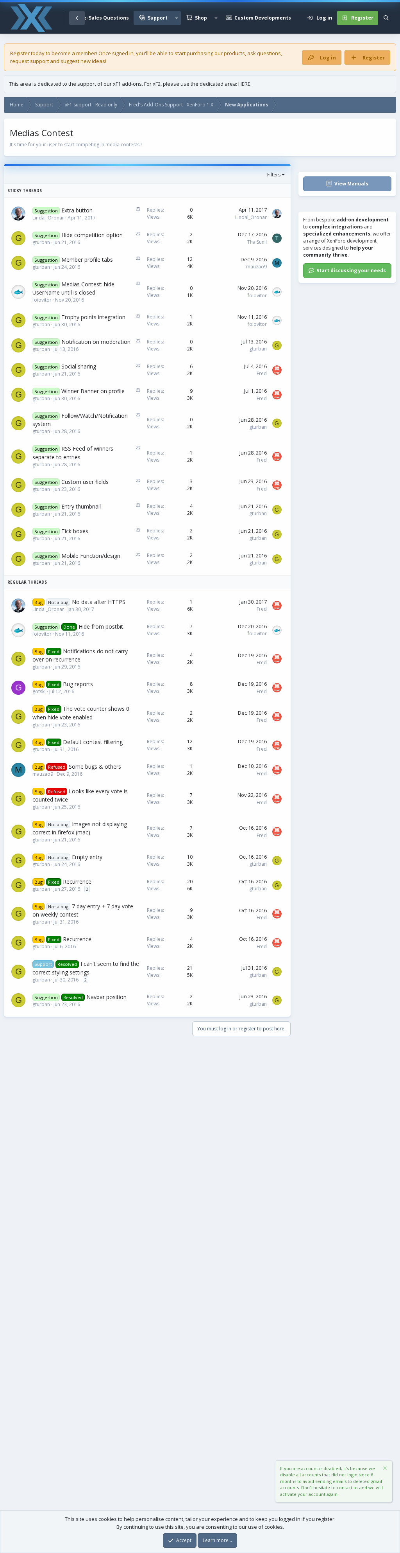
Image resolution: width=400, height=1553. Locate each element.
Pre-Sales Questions (103, 17)
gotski (39, 691)
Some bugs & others (95, 766)
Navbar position (106, 997)
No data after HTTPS (98, 602)
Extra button (77, 210)
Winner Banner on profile (93, 391)
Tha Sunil (257, 242)
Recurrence (77, 881)
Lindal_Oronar (48, 217)
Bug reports (78, 684)
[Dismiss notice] (384, 1469)
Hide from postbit (101, 626)
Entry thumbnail (81, 506)
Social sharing (78, 366)
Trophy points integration (93, 317)
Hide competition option (92, 235)
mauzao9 (256, 266)
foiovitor (42, 300)
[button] (176, 18)
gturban (41, 242)
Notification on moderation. (96, 341)
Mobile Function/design (90, 555)
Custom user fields (85, 481)
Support (158, 17)
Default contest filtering (93, 742)
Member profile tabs (87, 259)
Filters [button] (273, 174)
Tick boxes (74, 531)
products (234, 53)
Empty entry (87, 857)
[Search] (386, 18)
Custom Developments (262, 17)
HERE (244, 83)
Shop (201, 17)
